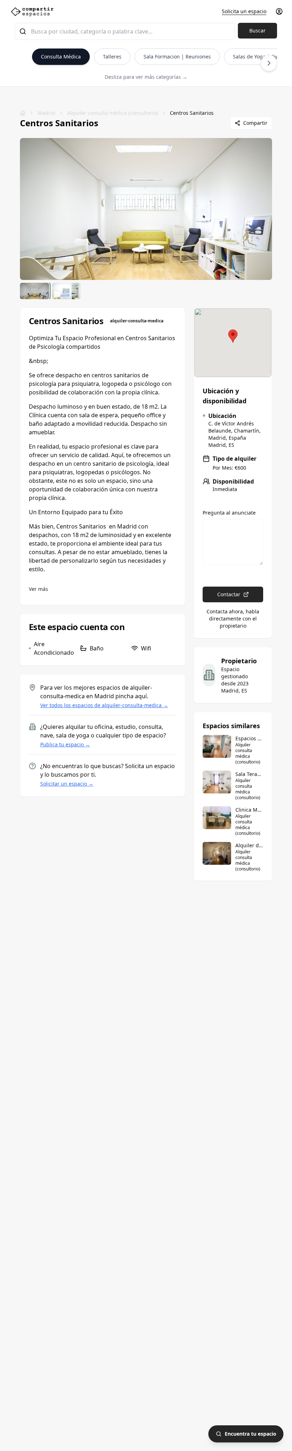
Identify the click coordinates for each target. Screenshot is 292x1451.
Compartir (255, 122)
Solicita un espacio (244, 11)
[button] (232, 336)
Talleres (112, 56)
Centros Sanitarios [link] (192, 112)
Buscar (257, 30)
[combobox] (125, 31)
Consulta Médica (61, 56)
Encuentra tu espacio (250, 1433)
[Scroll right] (269, 63)
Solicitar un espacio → (66, 783)
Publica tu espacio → (65, 744)
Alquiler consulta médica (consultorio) (112, 112)
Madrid (46, 112)
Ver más (38, 589)
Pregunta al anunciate (229, 512)
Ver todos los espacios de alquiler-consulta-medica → (104, 705)
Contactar (228, 594)
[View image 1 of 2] (34, 291)
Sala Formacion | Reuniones (177, 56)
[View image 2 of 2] (66, 291)
